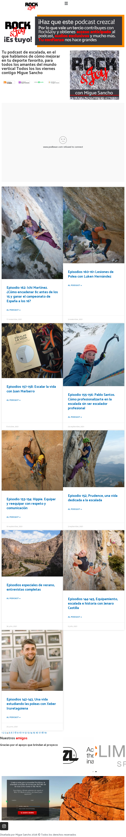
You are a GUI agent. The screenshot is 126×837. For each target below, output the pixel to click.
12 (26, 733)
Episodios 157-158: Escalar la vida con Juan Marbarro (31, 389)
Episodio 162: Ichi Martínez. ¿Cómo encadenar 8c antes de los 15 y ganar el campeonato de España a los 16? (32, 294)
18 (42, 733)
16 (37, 733)
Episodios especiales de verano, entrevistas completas (31, 587)
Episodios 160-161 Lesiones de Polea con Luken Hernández (91, 274)
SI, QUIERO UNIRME (27, 813)
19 (45, 733)
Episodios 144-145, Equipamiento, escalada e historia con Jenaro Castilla (93, 603)
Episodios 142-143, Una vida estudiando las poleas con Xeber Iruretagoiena (31, 704)
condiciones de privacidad (34, 806)
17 (40, 733)
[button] (94, 4)
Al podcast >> (14, 310)
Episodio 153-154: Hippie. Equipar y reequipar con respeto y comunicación (31, 504)
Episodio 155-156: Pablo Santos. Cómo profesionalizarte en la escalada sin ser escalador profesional (91, 401)
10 (20, 733)
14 (31, 733)
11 (23, 733)
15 (34, 733)
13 (28, 733)
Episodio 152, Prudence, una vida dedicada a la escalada (92, 498)
